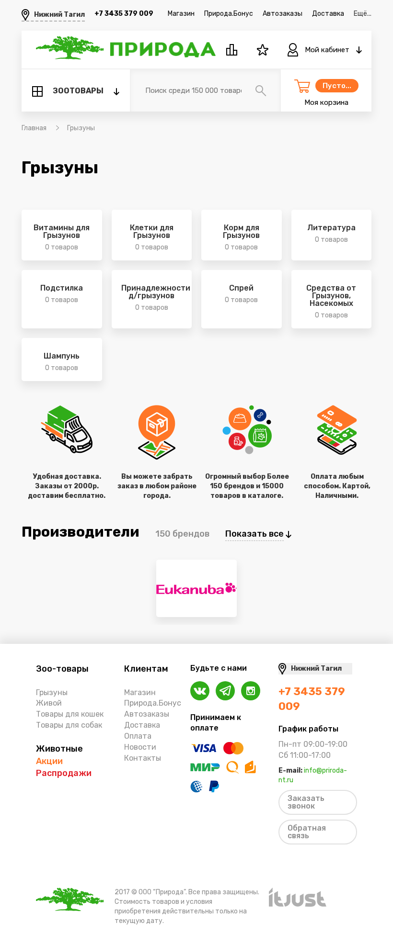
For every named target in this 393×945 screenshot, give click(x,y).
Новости (140, 747)
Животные (59, 748)
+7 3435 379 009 (123, 14)
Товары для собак (69, 725)
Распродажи (64, 773)
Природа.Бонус (228, 14)
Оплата (137, 736)
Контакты (142, 758)
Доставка (328, 14)
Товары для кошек (70, 714)
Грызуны (52, 692)
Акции (49, 761)
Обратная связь (307, 831)
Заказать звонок (306, 802)
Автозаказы (282, 14)
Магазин (181, 14)
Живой (49, 703)
